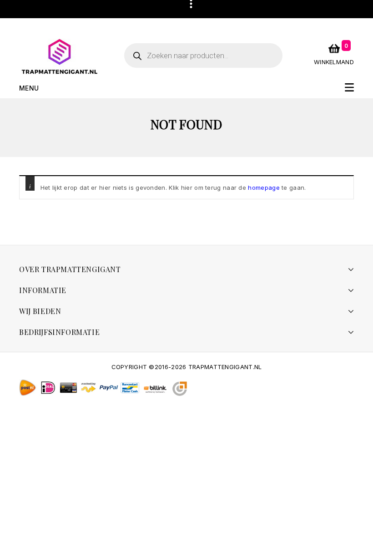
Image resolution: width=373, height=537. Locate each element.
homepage (263, 187)
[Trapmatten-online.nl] (59, 56)
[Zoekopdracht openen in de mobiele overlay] (203, 55)
